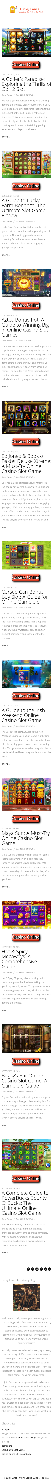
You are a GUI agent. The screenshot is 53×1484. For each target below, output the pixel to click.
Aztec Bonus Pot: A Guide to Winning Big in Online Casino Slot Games (25, 327)
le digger (6, 1429)
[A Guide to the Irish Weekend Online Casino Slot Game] (27, 687)
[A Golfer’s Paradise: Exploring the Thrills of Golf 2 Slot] (27, 55)
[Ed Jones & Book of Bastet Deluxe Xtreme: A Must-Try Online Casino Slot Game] (27, 432)
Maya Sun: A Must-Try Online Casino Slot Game (26, 838)
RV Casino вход (27, 1437)
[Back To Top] (26, 1469)
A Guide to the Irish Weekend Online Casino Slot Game (23, 715)
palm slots (7, 1445)
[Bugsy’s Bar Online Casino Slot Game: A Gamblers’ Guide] (27, 1052)
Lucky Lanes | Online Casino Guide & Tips (25, 1477)
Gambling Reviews (24, 95)
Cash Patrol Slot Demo (13, 1449)
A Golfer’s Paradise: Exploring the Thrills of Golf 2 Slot (26, 84)
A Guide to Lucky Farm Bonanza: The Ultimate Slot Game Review (23, 208)
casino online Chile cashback (16, 1453)
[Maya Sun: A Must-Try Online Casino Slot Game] (27, 809)
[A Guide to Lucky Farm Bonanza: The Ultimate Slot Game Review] (27, 177)
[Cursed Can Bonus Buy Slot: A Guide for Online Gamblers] (27, 568)
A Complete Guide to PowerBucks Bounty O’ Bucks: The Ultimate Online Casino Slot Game (25, 1202)
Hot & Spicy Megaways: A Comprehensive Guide (19, 959)
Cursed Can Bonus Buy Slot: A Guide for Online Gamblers (25, 596)
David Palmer (7, 95)
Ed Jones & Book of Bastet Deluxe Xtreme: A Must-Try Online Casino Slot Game (26, 463)
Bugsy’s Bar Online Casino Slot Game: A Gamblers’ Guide (24, 1080)
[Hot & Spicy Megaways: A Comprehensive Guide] (27, 928)
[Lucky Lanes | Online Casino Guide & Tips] (27, 13)
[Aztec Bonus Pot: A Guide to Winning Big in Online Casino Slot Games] (27, 296)
